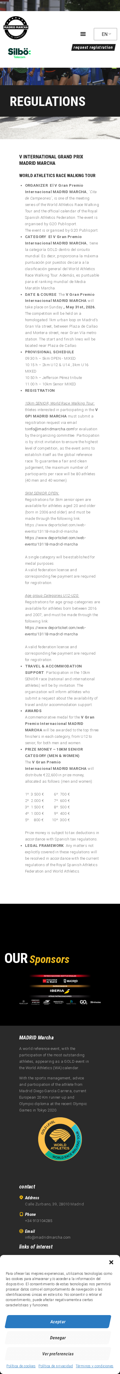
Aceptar (58, 1321)
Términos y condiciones (94, 1366)
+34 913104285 (38, 1221)
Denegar (58, 1337)
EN (104, 34)
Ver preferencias (58, 1353)
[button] (111, 1262)
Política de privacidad (55, 1366)
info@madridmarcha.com (50, 429)
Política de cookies (21, 1366)
